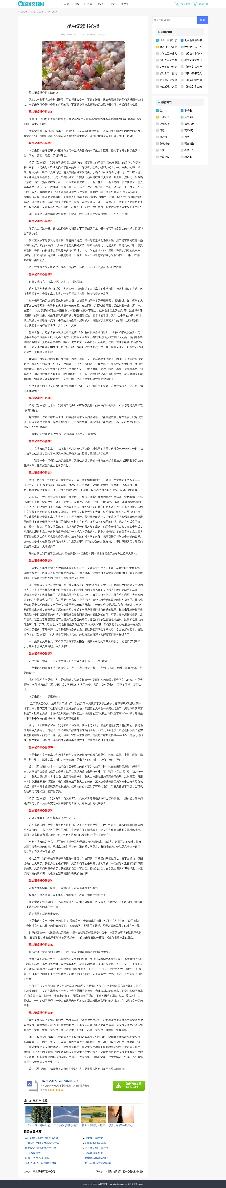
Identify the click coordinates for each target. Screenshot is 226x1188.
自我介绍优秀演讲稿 (37, 1158)
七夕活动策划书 (193, 40)
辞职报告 (165, 143)
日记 (162, 130)
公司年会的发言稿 (95, 1143)
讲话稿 (163, 137)
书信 (89, 4)
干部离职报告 (33, 1153)
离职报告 (189, 130)
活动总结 (189, 123)
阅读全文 (91, 34)
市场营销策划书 (94, 1153)
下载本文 (101, 34)
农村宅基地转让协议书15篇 (41, 1148)
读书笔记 (189, 117)
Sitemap (139, 1184)
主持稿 (163, 110)
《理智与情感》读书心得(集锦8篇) (124, 1171)
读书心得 (52, 12)
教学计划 (189, 150)
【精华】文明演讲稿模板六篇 (42, 1143)
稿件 (100, 4)
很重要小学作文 (94, 1138)
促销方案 (165, 123)
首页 (66, 4)
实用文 (125, 4)
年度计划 (165, 157)
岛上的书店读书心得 (44, 1171)
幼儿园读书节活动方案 (98, 1163)
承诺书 (188, 157)
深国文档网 (103, 1184)
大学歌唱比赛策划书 (96, 1158)
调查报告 (189, 143)
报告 (77, 4)
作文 (112, 4)
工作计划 (165, 117)
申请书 (188, 110)
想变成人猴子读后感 (96, 1148)
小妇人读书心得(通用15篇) (40, 1163)
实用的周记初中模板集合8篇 (41, 1138)
